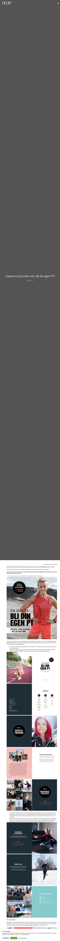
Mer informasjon (22, 938)
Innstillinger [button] (5, 938)
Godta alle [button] (13, 938)
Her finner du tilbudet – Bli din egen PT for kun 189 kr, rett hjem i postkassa (26, 576)
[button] (58, 3)
